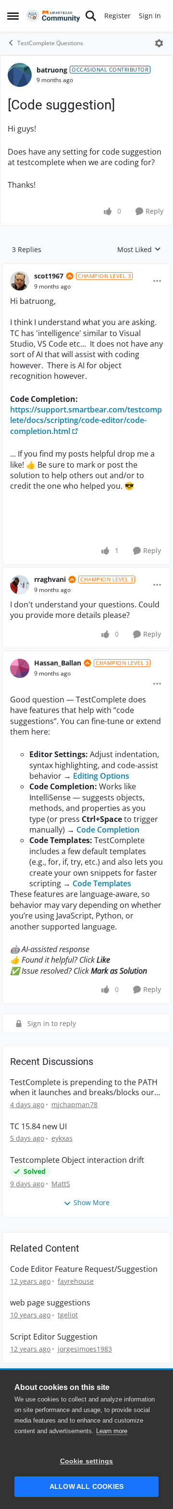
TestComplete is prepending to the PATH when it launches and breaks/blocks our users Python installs (84, 1087)
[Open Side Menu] (13, 16)
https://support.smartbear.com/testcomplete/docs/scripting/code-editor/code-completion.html (86, 420)
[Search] (91, 16)
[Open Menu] (159, 43)
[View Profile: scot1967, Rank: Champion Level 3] (19, 280)
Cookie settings (86, 1461)
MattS (60, 1183)
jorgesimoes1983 (85, 1348)
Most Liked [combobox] (139, 249)
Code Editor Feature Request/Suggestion (84, 1269)
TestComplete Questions (50, 43)
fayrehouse (76, 1281)
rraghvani (50, 579)
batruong (52, 69)
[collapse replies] (86, 268)
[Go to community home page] (53, 16)
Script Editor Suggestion (54, 1337)
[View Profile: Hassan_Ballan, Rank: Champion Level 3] (19, 668)
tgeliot (68, 1314)
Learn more (111, 1431)
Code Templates (102, 883)
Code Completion (107, 829)
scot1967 (48, 275)
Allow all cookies (86, 1486)
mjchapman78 (74, 1104)
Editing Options (101, 776)
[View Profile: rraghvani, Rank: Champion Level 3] (19, 584)
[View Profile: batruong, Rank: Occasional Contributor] (20, 75)
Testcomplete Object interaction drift (77, 1160)
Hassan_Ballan (57, 662)
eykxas (62, 1138)
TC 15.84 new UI (38, 1127)
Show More (92, 1202)
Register (117, 15)
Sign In (150, 15)
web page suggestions (50, 1303)
